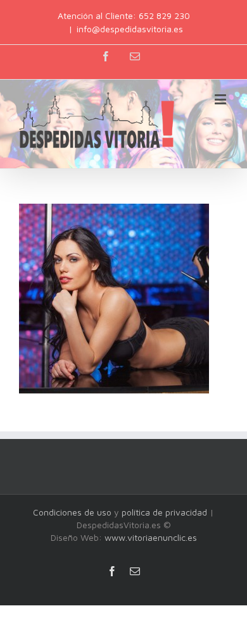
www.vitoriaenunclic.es (150, 537)
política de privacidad (164, 512)
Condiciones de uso (72, 512)
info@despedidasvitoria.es (130, 28)
